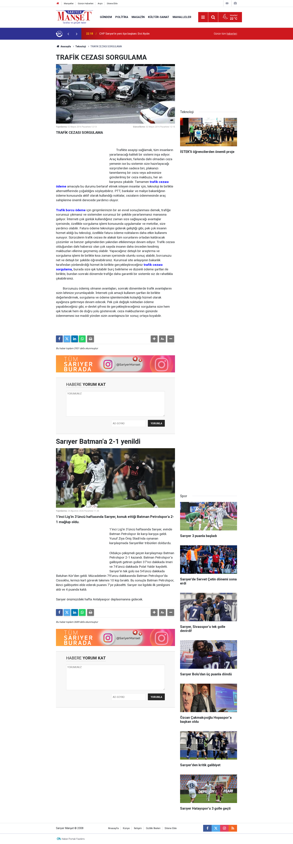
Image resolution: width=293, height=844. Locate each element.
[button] (154, 338)
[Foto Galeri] (235, 3)
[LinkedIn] (74, 338)
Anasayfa (65, 46)
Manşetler (69, 3)
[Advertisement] (28, 90)
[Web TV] (227, 3)
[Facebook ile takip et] (207, 828)
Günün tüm (225, 33)
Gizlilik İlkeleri (153, 828)
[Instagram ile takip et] (224, 828)
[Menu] (203, 17)
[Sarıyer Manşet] (74, 16)
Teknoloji (80, 46)
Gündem (106, 17)
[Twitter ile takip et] (216, 828)
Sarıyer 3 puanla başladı (113, 33)
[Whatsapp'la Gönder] (82, 338)
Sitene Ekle (112, 3)
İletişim (138, 828)
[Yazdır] (90, 338)
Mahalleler (182, 17)
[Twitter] (67, 338)
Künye (126, 828)
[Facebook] (59, 338)
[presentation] (68, 34)
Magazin (138, 17)
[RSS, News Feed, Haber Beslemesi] (233, 828)
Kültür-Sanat (158, 17)
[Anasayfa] (58, 3)
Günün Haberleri (85, 3)
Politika (121, 17)
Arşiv (100, 3)
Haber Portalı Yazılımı (73, 839)
